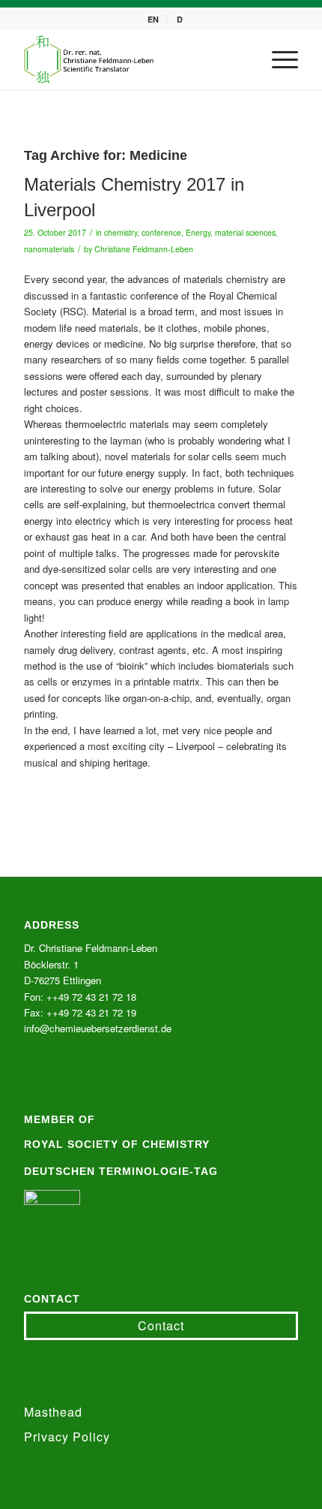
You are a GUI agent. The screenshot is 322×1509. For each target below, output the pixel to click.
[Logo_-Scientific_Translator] (133, 59)
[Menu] (277, 59)
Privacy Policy (67, 1436)
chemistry (120, 232)
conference (161, 232)
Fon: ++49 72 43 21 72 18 (80, 996)
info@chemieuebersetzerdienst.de (97, 1028)
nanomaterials (49, 249)
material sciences (245, 232)
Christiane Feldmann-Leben (143, 249)
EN (153, 19)
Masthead (53, 1411)
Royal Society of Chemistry (117, 1144)
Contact (161, 1325)
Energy (198, 232)
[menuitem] (153, 19)
